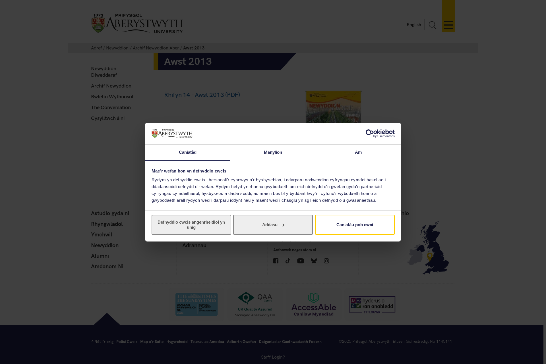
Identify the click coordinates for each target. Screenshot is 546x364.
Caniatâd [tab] (188, 152)
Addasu (270, 224)
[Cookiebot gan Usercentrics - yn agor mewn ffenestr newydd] (370, 133)
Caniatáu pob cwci (354, 224)
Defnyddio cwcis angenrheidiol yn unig (191, 225)
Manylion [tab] (273, 152)
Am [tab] (358, 152)
